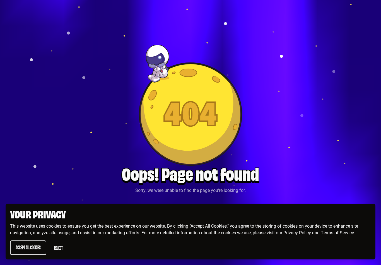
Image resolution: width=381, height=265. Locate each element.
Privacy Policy (297, 232)
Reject (58, 247)
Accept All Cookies (28, 247)
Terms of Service (337, 232)
